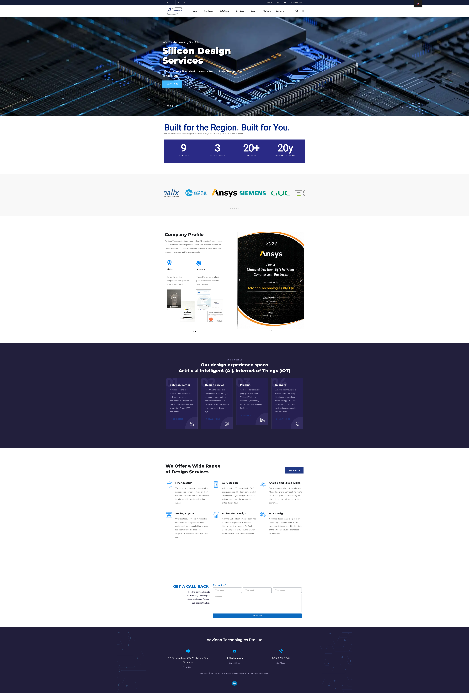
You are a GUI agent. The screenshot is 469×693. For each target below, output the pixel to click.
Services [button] (240, 11)
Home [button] (194, 11)
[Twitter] (167, 2)
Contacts (280, 11)
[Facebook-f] (173, 2)
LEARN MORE (173, 85)
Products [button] (208, 11)
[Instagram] (184, 2)
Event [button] (253, 11)
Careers (267, 11)
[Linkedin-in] (178, 2)
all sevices (294, 470)
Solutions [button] (224, 11)
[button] (232, 208)
